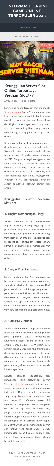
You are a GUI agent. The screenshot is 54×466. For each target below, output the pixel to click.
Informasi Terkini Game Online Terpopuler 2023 (27, 11)
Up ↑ (28, 460)
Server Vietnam (12, 112)
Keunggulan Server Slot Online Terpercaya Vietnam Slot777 (24, 90)
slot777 (19, 383)
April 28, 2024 (11, 101)
